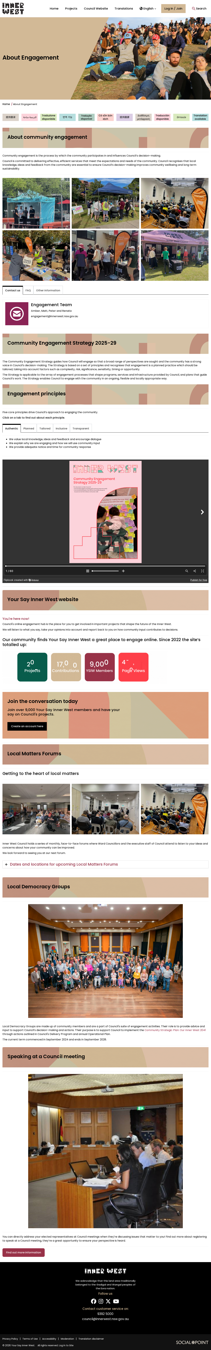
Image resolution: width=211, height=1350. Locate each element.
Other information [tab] (48, 290)
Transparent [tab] (81, 428)
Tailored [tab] (44, 428)
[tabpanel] (105, 314)
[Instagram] (101, 1302)
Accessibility (49, 1338)
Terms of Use (30, 1338)
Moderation (67, 1338)
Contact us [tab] (12, 290)
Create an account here (27, 726)
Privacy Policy (10, 1338)
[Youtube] (116, 1302)
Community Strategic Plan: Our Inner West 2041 (175, 1030)
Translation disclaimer (91, 1338)
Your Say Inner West (22, 1345)
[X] (108, 1302)
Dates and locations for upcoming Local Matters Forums (64, 864)
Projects (71, 8)
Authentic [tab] (11, 428)
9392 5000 (105, 1314)
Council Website (96, 8)
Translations (124, 8)
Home (54, 8)
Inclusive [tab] (61, 428)
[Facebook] (93, 1302)
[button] (148, 8)
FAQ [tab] (28, 290)
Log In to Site (66, 1345)
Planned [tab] (28, 428)
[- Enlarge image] (36, 203)
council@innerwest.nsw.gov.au (105, 1319)
